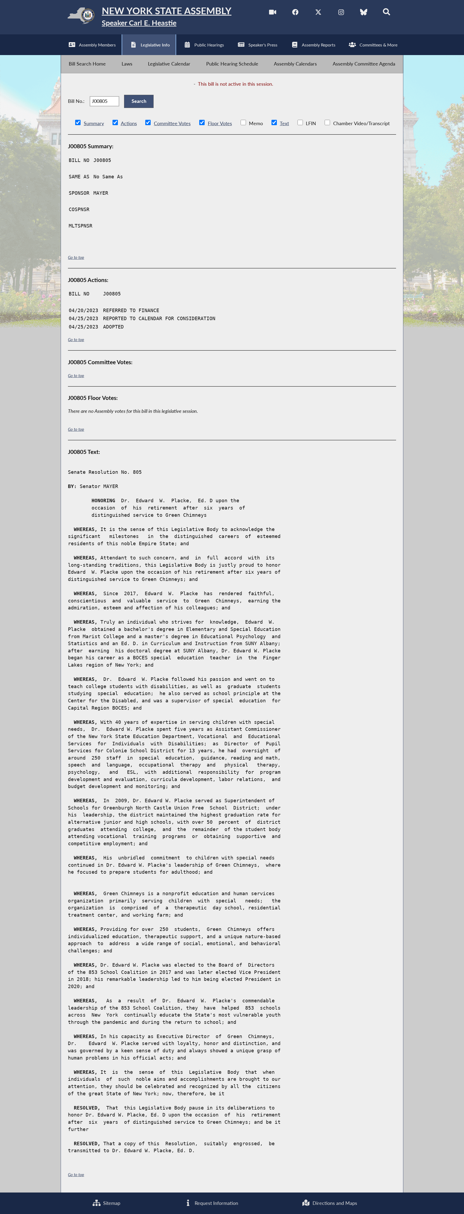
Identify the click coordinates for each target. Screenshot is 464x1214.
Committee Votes (172, 123)
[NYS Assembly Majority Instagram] (341, 13)
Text (284, 123)
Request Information (215, 1203)
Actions (129, 123)
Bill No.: (76, 101)
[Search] (386, 13)
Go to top (76, 257)
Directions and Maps (334, 1203)
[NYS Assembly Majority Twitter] (318, 13)
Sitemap (111, 1203)
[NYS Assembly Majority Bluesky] (364, 13)
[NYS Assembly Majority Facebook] (295, 13)
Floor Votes (220, 123)
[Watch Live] (273, 13)
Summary (94, 123)
